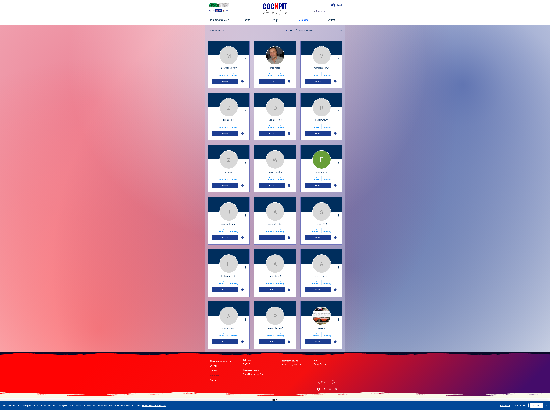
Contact (214, 380)
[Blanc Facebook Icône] (324, 389)
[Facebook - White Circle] (318, 389)
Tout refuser (520, 405)
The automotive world (221, 361)
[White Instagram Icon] (330, 389)
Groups (213, 370)
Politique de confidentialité (154, 405)
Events (213, 365)
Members (214, 375)
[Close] (546, 405)
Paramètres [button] (505, 405)
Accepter (537, 405)
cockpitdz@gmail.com (291, 364)
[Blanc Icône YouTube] (335, 389)
